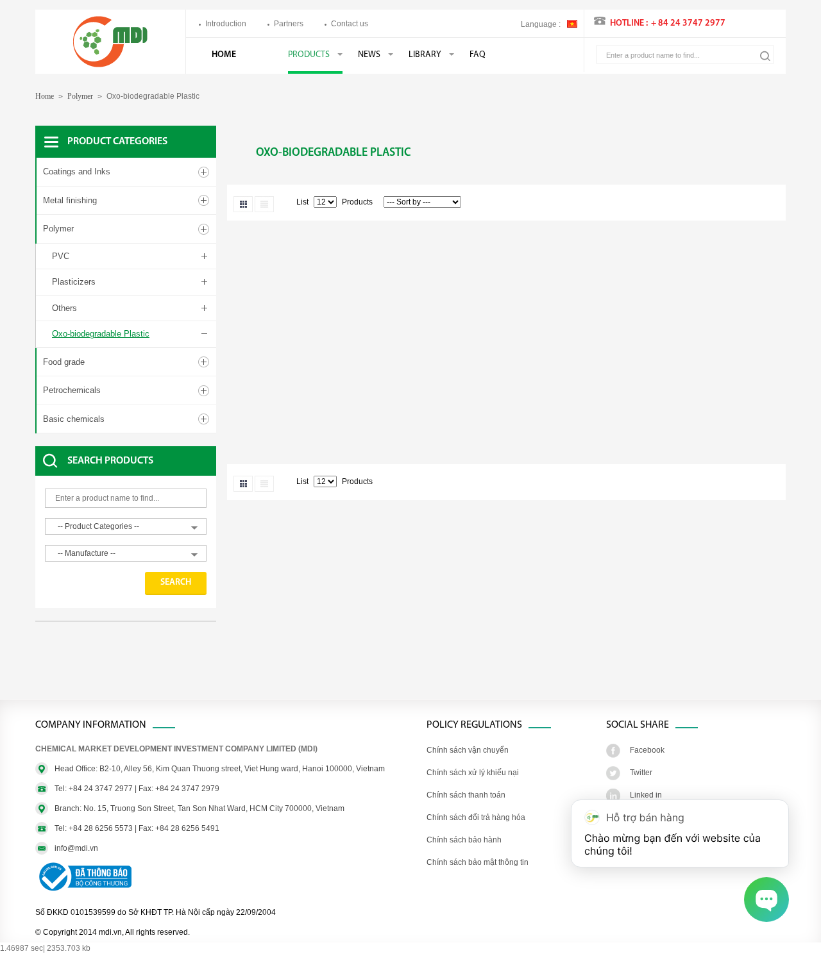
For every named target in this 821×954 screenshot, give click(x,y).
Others (64, 308)
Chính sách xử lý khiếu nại (473, 772)
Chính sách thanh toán (466, 795)
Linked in (646, 795)
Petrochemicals (72, 390)
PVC (60, 256)
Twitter (641, 772)
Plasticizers (74, 282)
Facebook (647, 750)
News (369, 55)
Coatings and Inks (76, 171)
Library (425, 55)
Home (224, 55)
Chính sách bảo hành (464, 839)
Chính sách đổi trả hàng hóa (476, 817)
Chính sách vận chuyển (468, 750)
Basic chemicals (74, 419)
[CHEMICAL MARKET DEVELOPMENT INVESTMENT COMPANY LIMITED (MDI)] (110, 64)
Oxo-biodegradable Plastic (100, 334)
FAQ (478, 55)
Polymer (80, 96)
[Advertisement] (138, 667)
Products (309, 55)
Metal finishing (70, 200)
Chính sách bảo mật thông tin (478, 862)
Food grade (64, 362)
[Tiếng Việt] (572, 23)
